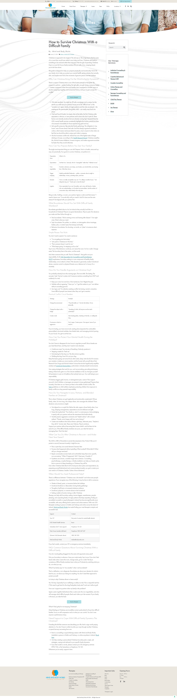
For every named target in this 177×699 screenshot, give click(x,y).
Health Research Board (80, 138)
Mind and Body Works (61, 507)
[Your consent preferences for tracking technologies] (174, 696)
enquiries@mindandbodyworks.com (63, 1)
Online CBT (71, 678)
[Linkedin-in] (124, 681)
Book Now (73, 6)
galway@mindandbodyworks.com (91, 1)
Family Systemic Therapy (73, 685)
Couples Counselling (73, 680)
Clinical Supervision (90, 681)
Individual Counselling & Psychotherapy (91, 674)
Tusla (50, 387)
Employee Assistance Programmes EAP (76, 677)
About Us (106, 673)
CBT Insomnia (71, 688)
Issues (93, 6)
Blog (106, 675)
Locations (116, 6)
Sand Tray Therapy (72, 683)
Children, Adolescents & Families (67, 54)
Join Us (106, 683)
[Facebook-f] (120, 681)
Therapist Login (109, 691)
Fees (100, 6)
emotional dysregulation (63, 366)
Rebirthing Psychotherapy (91, 685)
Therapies (82, 6)
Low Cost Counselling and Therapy (76, 673)
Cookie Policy (107, 682)
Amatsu (70, 686)
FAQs (107, 6)
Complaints (107, 688)
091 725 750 (80, 1)
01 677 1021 (52, 1)
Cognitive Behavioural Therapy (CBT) (93, 677)
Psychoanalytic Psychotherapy (92, 678)
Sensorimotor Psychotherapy (91, 686)
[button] (131, 6)
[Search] (124, 47)
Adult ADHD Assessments (91, 683)
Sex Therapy (71, 681)
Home (63, 6)
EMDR (87, 680)
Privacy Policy (107, 680)
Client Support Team (109, 685)
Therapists (107, 687)
